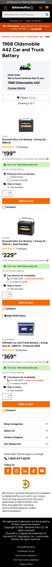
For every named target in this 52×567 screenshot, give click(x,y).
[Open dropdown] (48, 159)
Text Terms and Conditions (26, 559)
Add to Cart (26, 201)
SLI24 (4, 136)
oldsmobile (32, 36)
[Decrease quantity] (10, 194)
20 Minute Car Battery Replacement (26, 2)
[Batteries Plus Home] (23, 7)
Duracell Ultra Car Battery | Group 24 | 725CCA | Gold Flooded (24, 242)
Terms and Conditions (26, 555)
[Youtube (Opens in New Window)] (42, 470)
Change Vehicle (16, 88)
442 (41, 36)
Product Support (13, 437)
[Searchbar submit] (47, 14)
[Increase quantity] (10, 192)
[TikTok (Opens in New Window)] (33, 470)
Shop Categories (13, 424)
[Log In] (40, 7)
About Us (9, 430)
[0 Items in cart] (46, 7)
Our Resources (12, 443)
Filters (24, 97)
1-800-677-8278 (19, 458)
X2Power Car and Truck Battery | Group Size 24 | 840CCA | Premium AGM (25, 344)
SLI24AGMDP (8, 339)
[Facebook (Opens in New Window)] (8, 470)
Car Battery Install (17, 180)
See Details (36, 28)
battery (6, 36)
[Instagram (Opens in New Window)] (16, 470)
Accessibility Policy (26, 547)
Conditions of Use (26, 551)
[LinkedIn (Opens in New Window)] (25, 470)
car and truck (18, 36)
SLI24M (5, 237)
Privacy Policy (26, 564)
